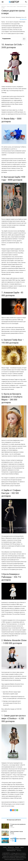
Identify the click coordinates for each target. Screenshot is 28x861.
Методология (23, 19)
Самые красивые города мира (18, 838)
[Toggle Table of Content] (23, 39)
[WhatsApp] (17, 810)
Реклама (17, 847)
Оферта (22, 847)
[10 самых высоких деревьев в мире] (5, 826)
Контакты (19, 850)
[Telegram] (15, 810)
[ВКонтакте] (11, 810)
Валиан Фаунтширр (10, 17)
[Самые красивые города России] (5, 833)
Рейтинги (3, 6)
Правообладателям (11, 850)
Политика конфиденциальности (13, 849)
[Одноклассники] (13, 810)
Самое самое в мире (11, 6)
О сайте (4, 847)
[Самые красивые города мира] (5, 840)
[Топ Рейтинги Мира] (14, 2)
